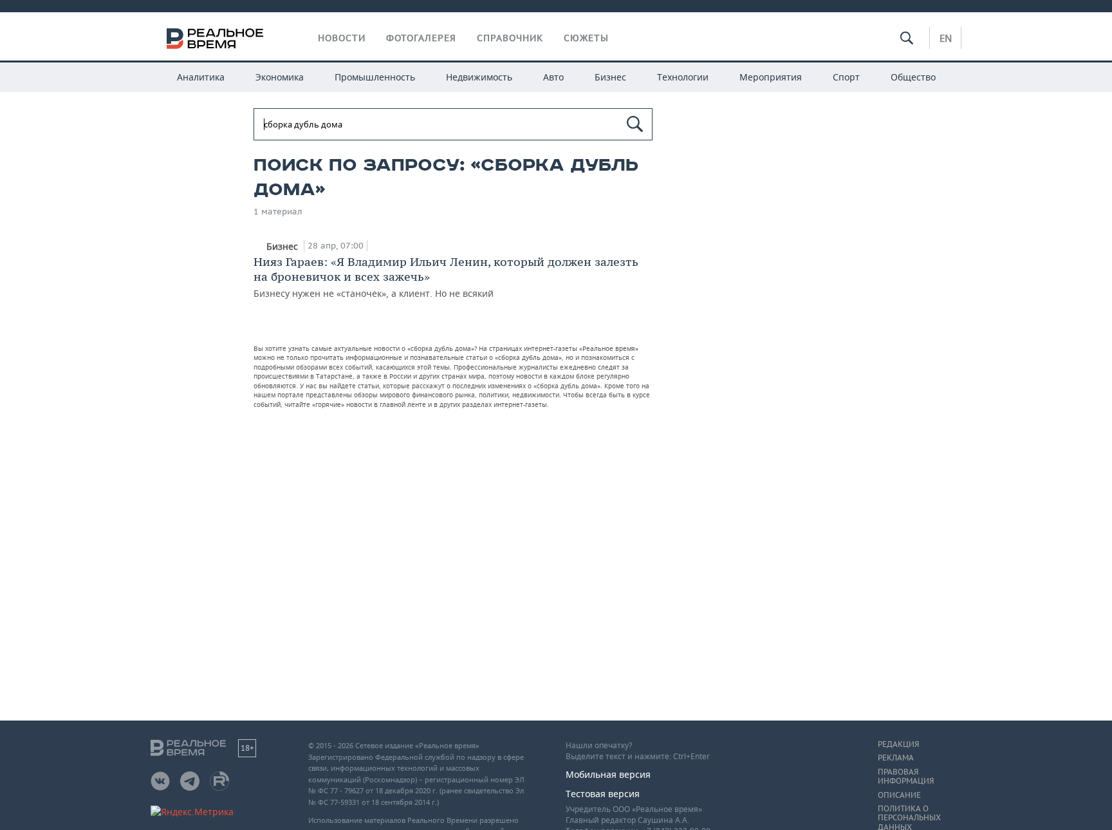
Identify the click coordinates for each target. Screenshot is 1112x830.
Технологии (683, 77)
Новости (342, 38)
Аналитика (201, 77)
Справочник (510, 38)
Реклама (896, 757)
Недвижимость (479, 77)
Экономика (279, 77)
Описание (899, 795)
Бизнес (610, 77)
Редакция (898, 744)
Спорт (846, 77)
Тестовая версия (603, 794)
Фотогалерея (421, 38)
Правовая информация (906, 777)
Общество (913, 77)
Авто (553, 77)
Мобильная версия (608, 774)
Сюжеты (586, 38)
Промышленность (375, 77)
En (946, 38)
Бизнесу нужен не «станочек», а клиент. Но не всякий (446, 276)
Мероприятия (770, 77)
